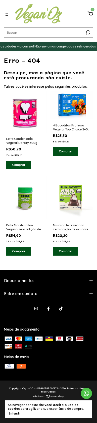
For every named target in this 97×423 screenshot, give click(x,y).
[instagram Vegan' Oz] (36, 309)
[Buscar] (87, 32)
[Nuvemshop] (48, 397)
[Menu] (7, 14)
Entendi (14, 413)
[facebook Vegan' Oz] (48, 309)
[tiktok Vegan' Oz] (61, 309)
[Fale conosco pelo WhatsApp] (86, 393)
